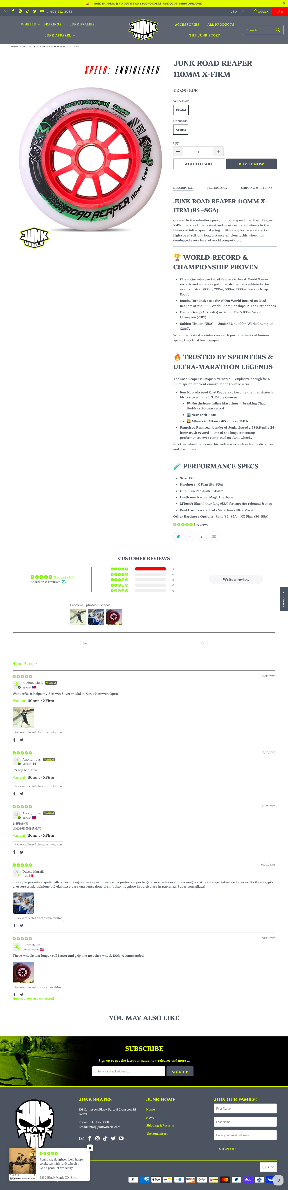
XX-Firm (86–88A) (254, 516)
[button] (31, 24)
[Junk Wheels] (143, 30)
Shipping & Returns (256, 187)
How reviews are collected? (33, 998)
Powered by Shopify (56, 1180)
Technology (217, 187)
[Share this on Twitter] (178, 536)
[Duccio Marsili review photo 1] (23, 903)
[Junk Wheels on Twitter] (35, 11)
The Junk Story (157, 1133)
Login (263, 11)
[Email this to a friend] (214, 536)
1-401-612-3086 (60, 11)
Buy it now (251, 163)
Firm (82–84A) (227, 516)
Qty (176, 143)
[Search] (278, 30)
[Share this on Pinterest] (202, 536)
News (150, 1117)
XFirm (181, 129)
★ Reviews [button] (284, 599)
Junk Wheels (31, 1180)
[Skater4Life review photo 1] (23, 972)
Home (150, 1109)
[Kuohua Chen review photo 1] (23, 717)
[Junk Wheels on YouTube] (42, 11)
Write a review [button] (236, 579)
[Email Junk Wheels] (5, 11)
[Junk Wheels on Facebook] (13, 11)
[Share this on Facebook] (190, 536)
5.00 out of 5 (63, 577)
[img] (22, 676)
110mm (181, 110)
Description (183, 187)
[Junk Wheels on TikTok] (27, 11)
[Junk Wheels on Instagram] (20, 11)
